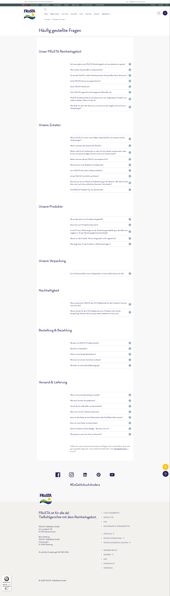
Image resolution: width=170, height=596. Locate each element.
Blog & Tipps (75, 5)
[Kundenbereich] (159, 13)
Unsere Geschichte (87, 5)
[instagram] (71, 474)
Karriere (153, 5)
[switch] (7, 588)
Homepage (47, 19)
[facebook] (57, 474)
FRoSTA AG (108, 534)
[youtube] (112, 474)
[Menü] (10, 576)
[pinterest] (98, 474)
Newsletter (109, 517)
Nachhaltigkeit (57, 5)
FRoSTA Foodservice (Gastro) (116, 543)
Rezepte (66, 5)
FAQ (105, 522)
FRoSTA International (113, 538)
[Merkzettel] (166, 5)
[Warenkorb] (165, 13)
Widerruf (107, 555)
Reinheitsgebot (46, 5)
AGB (105, 559)
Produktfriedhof (99, 5)
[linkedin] (85, 474)
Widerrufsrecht (110, 550)
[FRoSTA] (29, 14)
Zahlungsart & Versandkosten (117, 526)
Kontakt (161, 5)
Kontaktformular (120, 449)
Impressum (108, 568)
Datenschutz (109, 563)
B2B (24, 5)
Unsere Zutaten (34, 5)
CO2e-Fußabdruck (111, 513)
